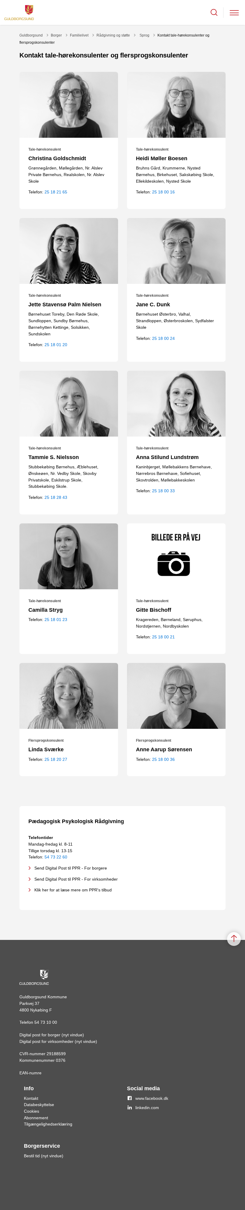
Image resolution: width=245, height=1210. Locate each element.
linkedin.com (147, 1107)
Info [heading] (29, 1088)
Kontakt (31, 1098)
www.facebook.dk (151, 1098)
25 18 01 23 (56, 619)
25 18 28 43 (56, 497)
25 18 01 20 (56, 344)
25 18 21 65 (56, 192)
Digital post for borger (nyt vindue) (51, 1034)
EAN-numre (30, 1072)
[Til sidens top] (234, 939)
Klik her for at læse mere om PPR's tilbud (73, 890)
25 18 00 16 (163, 192)
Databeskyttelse (39, 1104)
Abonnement (36, 1117)
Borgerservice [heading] (42, 1146)
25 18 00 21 (163, 636)
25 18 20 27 (56, 759)
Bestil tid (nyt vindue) (43, 1155)
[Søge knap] (214, 12)
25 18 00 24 (163, 338)
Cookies (31, 1111)
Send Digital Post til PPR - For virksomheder (76, 879)
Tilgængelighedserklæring (48, 1124)
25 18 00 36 (163, 759)
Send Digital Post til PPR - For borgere (70, 868)
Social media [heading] (143, 1088)
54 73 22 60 (56, 857)
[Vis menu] (234, 12)
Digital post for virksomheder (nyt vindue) (58, 1041)
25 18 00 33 (163, 490)
